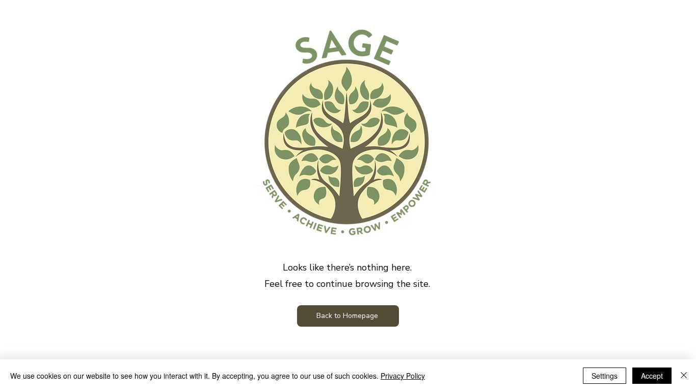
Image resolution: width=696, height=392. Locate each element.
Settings (605, 376)
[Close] (684, 376)
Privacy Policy (403, 376)
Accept (652, 376)
